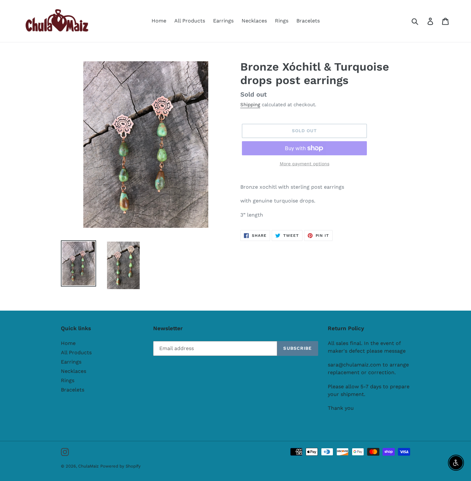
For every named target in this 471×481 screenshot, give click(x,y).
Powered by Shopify (120, 466)
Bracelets (72, 390)
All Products (76, 352)
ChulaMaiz (88, 466)
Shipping (250, 104)
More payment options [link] (304, 163)
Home (68, 343)
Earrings (71, 362)
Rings (67, 380)
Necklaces (73, 371)
